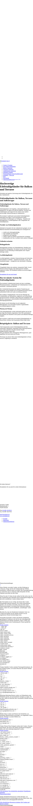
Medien (2, 714)
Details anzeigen (4, 625)
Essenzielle (3, 617)
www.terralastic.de (4, 516)
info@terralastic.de (5, 514)
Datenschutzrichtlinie (5, 794)
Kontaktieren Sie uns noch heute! (8, 274)
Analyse (2, 667)
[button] (16, 805)
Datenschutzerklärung (8, 521)
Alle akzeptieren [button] (4, 791)
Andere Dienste (4, 726)
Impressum (6, 520)
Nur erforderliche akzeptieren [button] (16, 791)
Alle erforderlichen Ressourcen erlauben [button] (10, 802)
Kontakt (5, 518)
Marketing (2, 695)
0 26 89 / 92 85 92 (7, 510)
